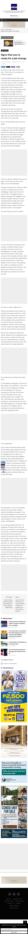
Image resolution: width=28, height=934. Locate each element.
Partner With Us (17, 899)
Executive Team (8, 901)
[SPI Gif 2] (14, 27)
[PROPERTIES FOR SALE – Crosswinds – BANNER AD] (14, 837)
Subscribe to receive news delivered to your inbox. (14, 925)
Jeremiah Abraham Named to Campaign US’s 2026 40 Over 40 (17, 651)
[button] (4, 472)
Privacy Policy (14, 908)
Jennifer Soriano (6, 61)
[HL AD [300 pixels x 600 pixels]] (14, 722)
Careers (18, 903)
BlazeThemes (13, 914)
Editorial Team (19, 901)
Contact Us (10, 903)
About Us (8, 899)
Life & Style (5, 50)
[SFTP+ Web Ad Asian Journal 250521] (14, 782)
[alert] (14, 664)
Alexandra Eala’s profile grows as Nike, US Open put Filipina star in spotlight (17, 623)
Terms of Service (14, 905)
